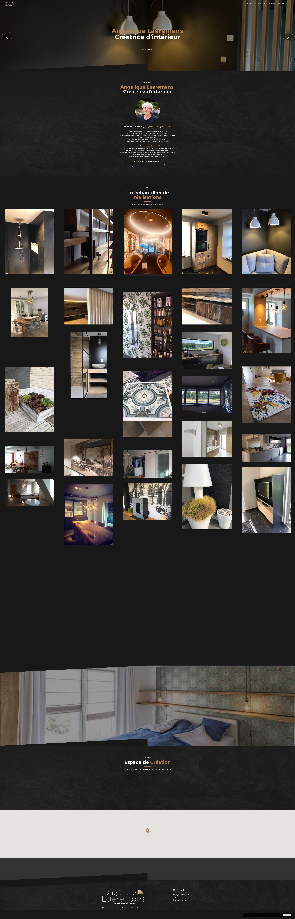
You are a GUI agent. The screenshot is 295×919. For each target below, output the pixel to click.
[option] (147, 35)
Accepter (287, 915)
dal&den (137, 907)
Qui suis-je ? (247, 4)
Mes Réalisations (259, 4)
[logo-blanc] (123, 897)
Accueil (237, 4)
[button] (147, 831)
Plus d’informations (278, 915)
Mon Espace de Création (276, 4)
